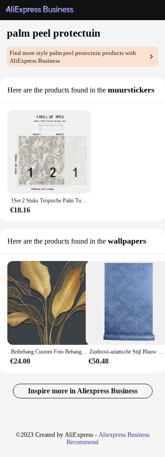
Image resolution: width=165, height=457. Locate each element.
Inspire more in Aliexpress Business (83, 391)
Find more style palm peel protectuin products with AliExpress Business (73, 56)
